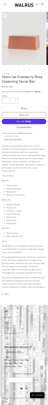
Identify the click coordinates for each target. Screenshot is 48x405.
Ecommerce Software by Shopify (24, 398)
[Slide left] (18, 69)
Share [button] (6, 294)
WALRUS (11, 398)
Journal (8, 323)
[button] (4, 4)
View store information (13, 139)
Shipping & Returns (12, 333)
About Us (8, 317)
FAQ (6, 338)
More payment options (24, 127)
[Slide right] (29, 69)
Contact (8, 328)
